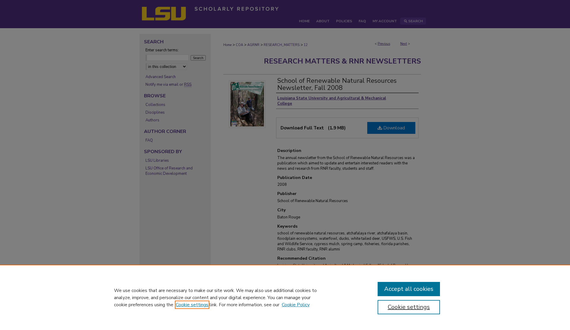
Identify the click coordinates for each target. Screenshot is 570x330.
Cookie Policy (296, 305)
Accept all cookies (408, 289)
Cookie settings (192, 305)
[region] (285, 297)
